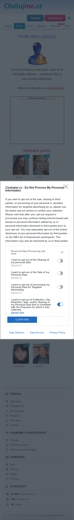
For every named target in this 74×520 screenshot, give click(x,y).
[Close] (67, 187)
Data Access (37, 332)
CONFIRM (22, 319)
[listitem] (37, 252)
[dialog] (37, 260)
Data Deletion (16, 332)
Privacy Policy (57, 332)
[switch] (60, 261)
